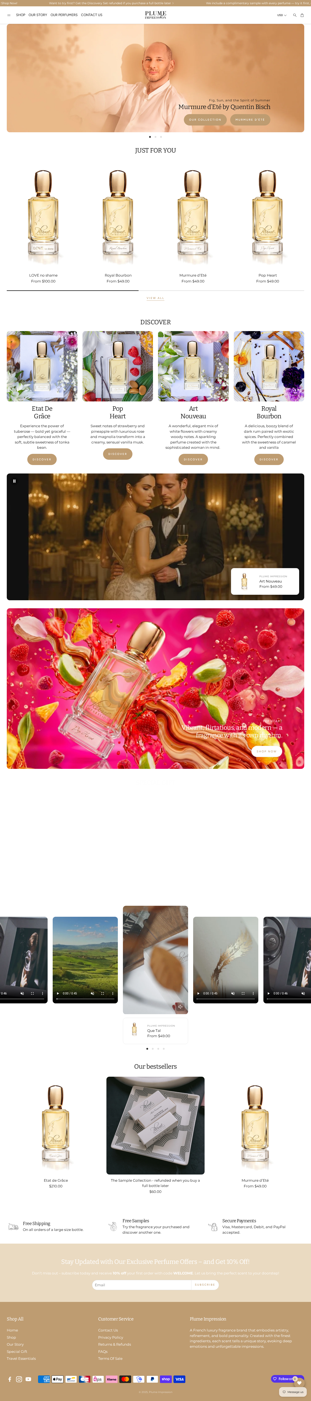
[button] (9, 15)
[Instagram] (19, 1379)
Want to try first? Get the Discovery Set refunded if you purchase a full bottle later (110, 3)
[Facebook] (10, 1379)
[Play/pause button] (14, 481)
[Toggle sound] (180, 1007)
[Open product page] (43, 215)
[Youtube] (28, 1379)
